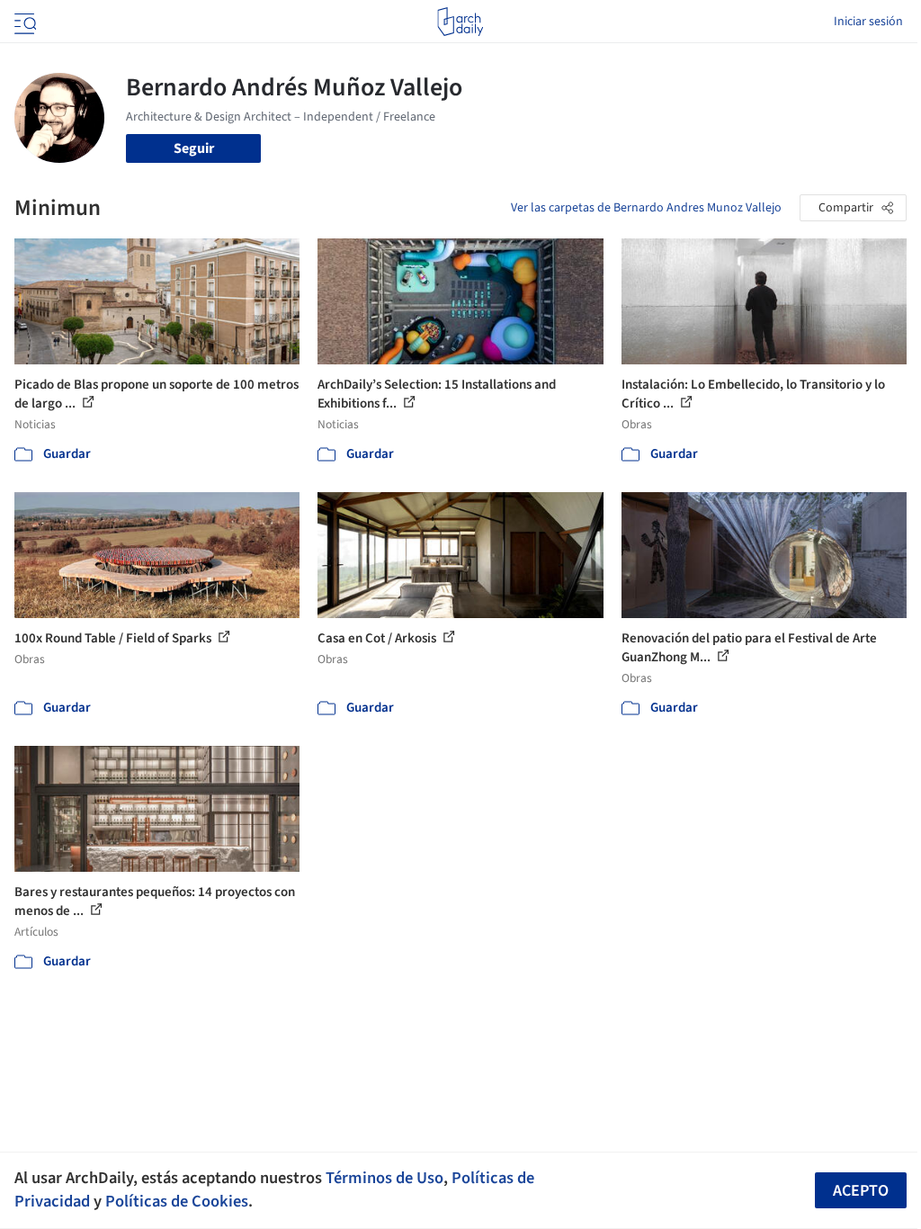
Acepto (861, 1191)
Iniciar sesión (868, 21)
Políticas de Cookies (176, 1201)
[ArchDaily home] (460, 21)
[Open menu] (23, 21)
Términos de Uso (384, 1177)
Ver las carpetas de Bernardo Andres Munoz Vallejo (646, 208)
